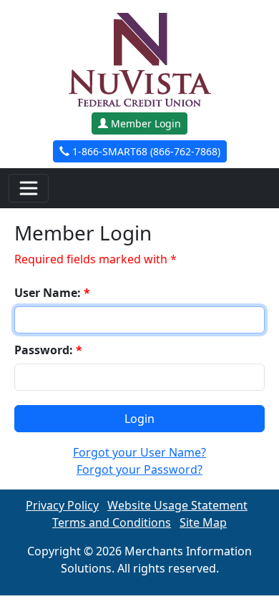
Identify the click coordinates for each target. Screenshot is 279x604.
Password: (48, 350)
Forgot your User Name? (139, 452)
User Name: (52, 293)
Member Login (144, 123)
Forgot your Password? (139, 469)
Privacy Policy (62, 505)
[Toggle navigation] (29, 188)
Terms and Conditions (111, 522)
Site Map (203, 522)
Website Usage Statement (177, 505)
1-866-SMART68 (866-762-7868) (144, 151)
